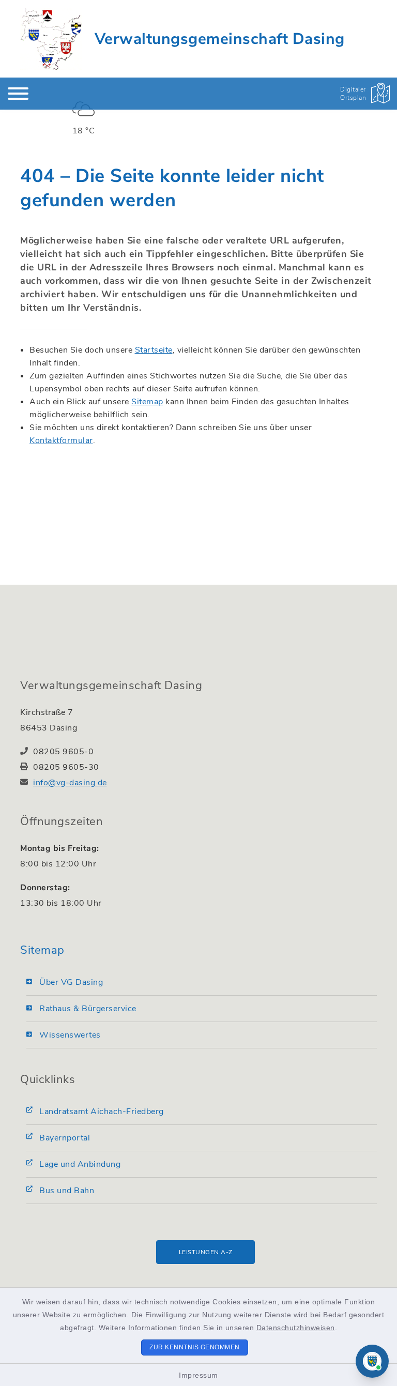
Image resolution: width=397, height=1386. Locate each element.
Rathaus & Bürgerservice (87, 1008)
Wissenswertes (70, 1035)
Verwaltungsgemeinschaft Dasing (220, 39)
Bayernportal (64, 1138)
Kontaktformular (61, 440)
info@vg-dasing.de (70, 782)
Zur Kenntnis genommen (194, 1347)
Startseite (154, 350)
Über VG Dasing (71, 982)
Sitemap (147, 401)
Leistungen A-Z (206, 1252)
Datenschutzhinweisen (295, 1327)
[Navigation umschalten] (18, 94)
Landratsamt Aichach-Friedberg (101, 1111)
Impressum (198, 1375)
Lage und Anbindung (79, 1164)
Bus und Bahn (66, 1190)
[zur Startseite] (51, 39)
